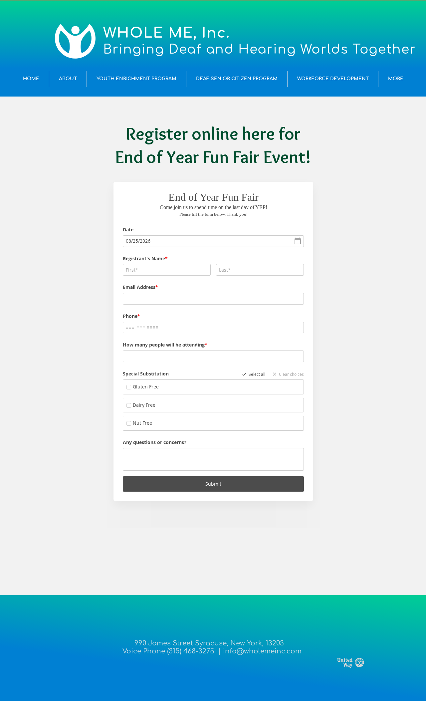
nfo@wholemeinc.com (263, 651)
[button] (68, 79)
